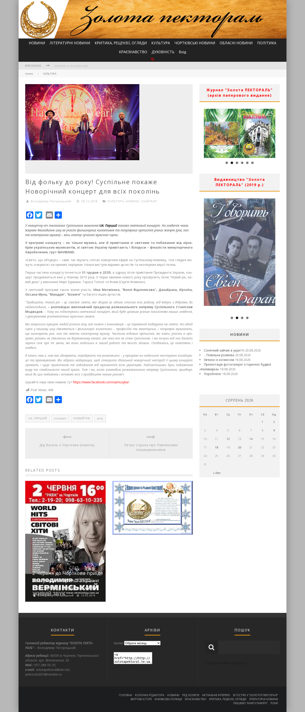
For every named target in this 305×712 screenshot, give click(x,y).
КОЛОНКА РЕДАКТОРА (149, 695)
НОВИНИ (37, 43)
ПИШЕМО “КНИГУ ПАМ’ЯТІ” (250, 703)
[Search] (152, 59)
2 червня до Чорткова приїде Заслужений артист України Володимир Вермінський (67, 580)
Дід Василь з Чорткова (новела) (67, 445)
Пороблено (212, 374)
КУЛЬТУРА (160, 43)
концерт (60, 418)
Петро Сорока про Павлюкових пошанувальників (151, 447)
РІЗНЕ (274, 703)
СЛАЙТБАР (149, 201)
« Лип (216, 473)
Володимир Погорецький (51, 201)
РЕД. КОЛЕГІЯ (190, 695)
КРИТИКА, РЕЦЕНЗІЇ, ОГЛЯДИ (121, 43)
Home (29, 74)
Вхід (182, 51)
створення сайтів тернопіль (226, 663)
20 (239, 447)
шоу (100, 418)
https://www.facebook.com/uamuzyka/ (101, 382)
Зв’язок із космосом (71, 66)
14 (251, 439)
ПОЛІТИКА (266, 43)
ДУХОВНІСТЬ (163, 51)
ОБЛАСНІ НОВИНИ (236, 43)
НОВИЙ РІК (81, 418)
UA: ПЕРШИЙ (37, 418)
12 (228, 439)
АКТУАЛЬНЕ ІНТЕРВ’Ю (216, 695)
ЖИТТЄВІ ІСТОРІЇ (141, 699)
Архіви (118, 643)
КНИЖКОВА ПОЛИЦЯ (168, 699)
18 (216, 447)
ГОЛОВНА (125, 695)
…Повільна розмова (219, 355)
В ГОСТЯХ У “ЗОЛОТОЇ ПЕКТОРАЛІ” (255, 695)
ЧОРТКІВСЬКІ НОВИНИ (194, 43)
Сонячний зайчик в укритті (224, 350)
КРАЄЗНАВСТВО (133, 51)
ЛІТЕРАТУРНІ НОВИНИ (70, 43)
